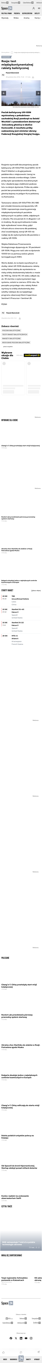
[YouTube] (26, 1338)
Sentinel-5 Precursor (10, 298)
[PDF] (20, 318)
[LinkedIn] (21, 1338)
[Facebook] (11, 1338)
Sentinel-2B (26, 298)
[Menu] (39, 8)
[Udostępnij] (38, 1352)
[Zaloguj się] (33, 8)
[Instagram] (31, 1338)
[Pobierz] (33, 77)
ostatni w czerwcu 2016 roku (23, 282)
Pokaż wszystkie (8, 346)
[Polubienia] (3, 1352)
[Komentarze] (21, 1352)
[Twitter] (16, 1338)
